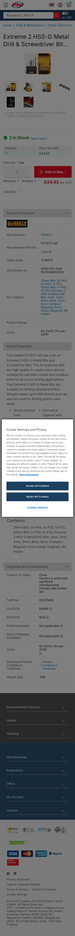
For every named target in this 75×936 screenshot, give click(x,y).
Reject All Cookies (37, 496)
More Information (29, 474)
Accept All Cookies (37, 486)
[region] (37, 468)
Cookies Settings (37, 507)
